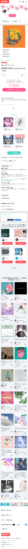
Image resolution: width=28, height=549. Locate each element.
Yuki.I (7, 258)
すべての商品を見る (14, 153)
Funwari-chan (12, 12)
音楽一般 (8, 60)
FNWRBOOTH (14, 114)
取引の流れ (5, 195)
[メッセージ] (20, 21)
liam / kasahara (22, 239)
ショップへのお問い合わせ (7, 209)
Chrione (21, 258)
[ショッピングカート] (23, 1)
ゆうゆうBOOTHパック (16, 178)
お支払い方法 (6, 198)
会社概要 (3, 538)
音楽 (2, 60)
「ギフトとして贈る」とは (9, 160)
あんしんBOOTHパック (6, 178)
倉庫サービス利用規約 (15, 538)
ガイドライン (4, 540)
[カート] (12, 65)
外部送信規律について (5, 542)
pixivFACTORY (4, 188)
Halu (7, 239)
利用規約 (8, 538)
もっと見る (14, 267)
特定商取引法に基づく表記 (7, 203)
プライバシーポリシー (6, 206)
